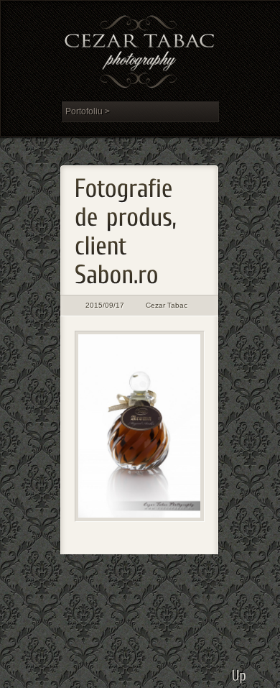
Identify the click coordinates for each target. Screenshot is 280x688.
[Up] (239, 670)
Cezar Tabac (166, 305)
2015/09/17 (104, 305)
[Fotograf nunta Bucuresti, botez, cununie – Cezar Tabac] (139, 53)
